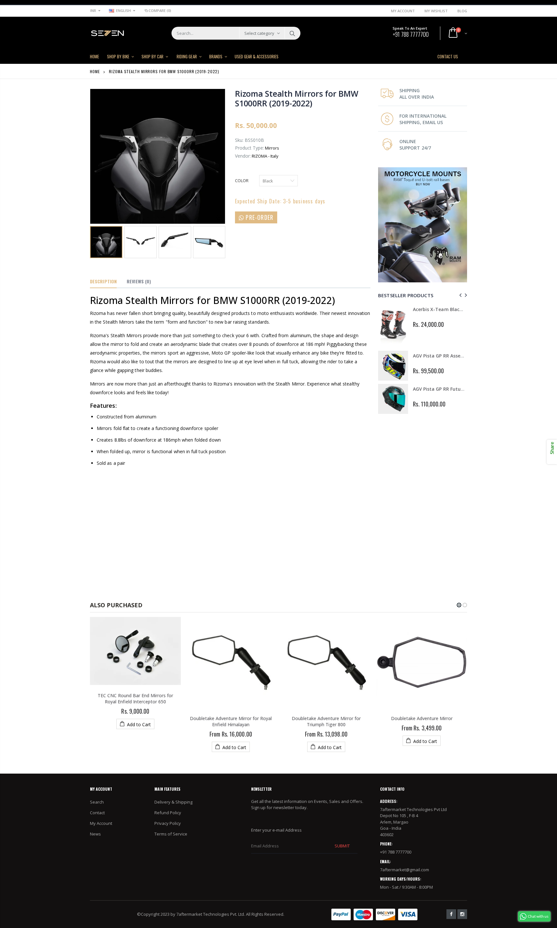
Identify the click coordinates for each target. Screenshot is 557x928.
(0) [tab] (139, 281)
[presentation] (459, 295)
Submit (342, 846)
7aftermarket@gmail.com (404, 870)
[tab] (103, 281)
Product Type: (249, 148)
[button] (459, 605)
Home (95, 71)
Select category (259, 33)
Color (242, 180)
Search (292, 33)
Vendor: (243, 156)
